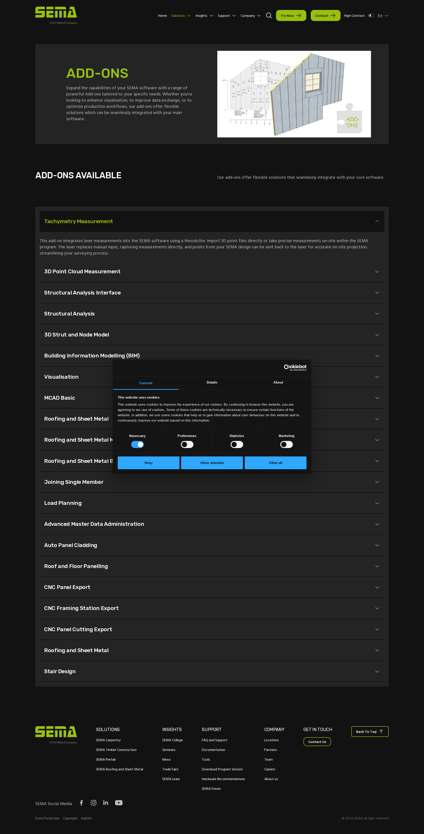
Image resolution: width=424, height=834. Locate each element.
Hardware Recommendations (223, 778)
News (166, 759)
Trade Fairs (170, 769)
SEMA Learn (171, 778)
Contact (321, 15)
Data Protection (47, 818)
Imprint (86, 818)
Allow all (275, 463)
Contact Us (317, 741)
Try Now (287, 15)
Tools (206, 759)
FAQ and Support (214, 740)
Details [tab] (212, 382)
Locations (271, 740)
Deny (149, 463)
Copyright (70, 818)
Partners (270, 749)
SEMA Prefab (106, 759)
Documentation (213, 749)
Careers (269, 769)
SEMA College (172, 740)
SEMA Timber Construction (116, 749)
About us (271, 778)
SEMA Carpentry (108, 740)
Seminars (169, 749)
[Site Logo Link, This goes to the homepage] (56, 15)
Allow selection (212, 463)
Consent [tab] (145, 383)
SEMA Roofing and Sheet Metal (119, 769)
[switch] (187, 444)
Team (268, 759)
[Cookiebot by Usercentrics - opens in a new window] (287, 368)
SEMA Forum (211, 788)
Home (162, 15)
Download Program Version (222, 769)
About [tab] (278, 382)
